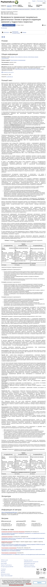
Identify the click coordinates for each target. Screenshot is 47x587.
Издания (9, 5)
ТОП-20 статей (4, 560)
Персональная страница (29, 566)
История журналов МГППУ (7, 566)
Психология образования (19, 531)
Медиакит (3, 570)
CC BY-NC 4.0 (9, 76)
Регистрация (40, 1)
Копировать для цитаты (8, 72)
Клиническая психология (7, 541)
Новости (3, 5)
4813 (45, 25)
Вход (45, 1)
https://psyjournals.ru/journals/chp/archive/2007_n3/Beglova (28, 69)
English (34, 1)
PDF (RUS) (6, 32)
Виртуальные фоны (5, 574)
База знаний (4, 563)
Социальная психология (7, 531)
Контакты (3, 572)
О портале (3, 569)
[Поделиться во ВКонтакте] (2, 37)
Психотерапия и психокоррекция (8, 547)
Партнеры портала (28, 560)
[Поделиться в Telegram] (4, 37)
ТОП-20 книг (4, 561)
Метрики (24, 32)
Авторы (14, 5)
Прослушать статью (8, 25)
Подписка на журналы (29, 565)
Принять (39, 582)
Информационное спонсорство (31, 561)
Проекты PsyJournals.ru (6, 565)
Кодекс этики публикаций (6, 575)
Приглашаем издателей (29, 563)
